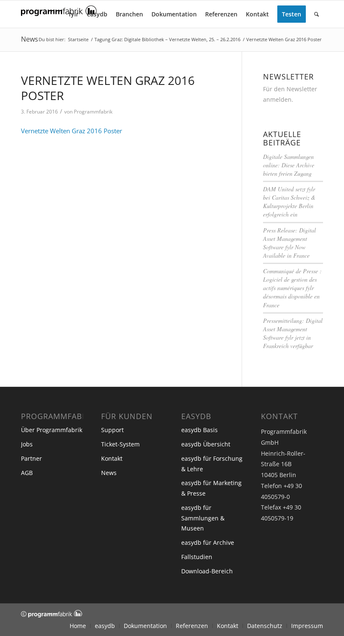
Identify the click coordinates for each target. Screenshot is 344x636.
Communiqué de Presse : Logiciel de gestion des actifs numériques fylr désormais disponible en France (292, 288)
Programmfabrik (93, 111)
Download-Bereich (207, 571)
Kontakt (111, 458)
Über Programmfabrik (51, 430)
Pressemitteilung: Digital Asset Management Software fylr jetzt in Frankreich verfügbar (293, 333)
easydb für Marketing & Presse (211, 488)
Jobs (27, 444)
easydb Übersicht (205, 444)
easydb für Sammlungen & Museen (202, 518)
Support (112, 430)
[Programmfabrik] (58, 16)
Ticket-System (120, 444)
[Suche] (316, 14)
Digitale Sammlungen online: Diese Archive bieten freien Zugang (288, 165)
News (29, 39)
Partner (31, 458)
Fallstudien (196, 557)
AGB (27, 473)
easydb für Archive (207, 542)
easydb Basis (199, 430)
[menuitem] (74, 14)
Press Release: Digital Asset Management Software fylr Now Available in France (289, 242)
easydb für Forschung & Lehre (211, 463)
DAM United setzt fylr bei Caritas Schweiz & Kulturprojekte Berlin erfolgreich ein (289, 201)
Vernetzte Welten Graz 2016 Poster (71, 131)
